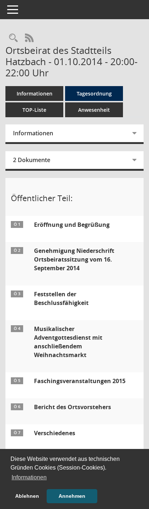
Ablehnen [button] (27, 496)
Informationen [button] (29, 477)
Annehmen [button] (72, 496)
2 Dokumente (31, 160)
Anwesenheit (94, 109)
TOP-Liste (34, 109)
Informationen (34, 93)
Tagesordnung (94, 93)
